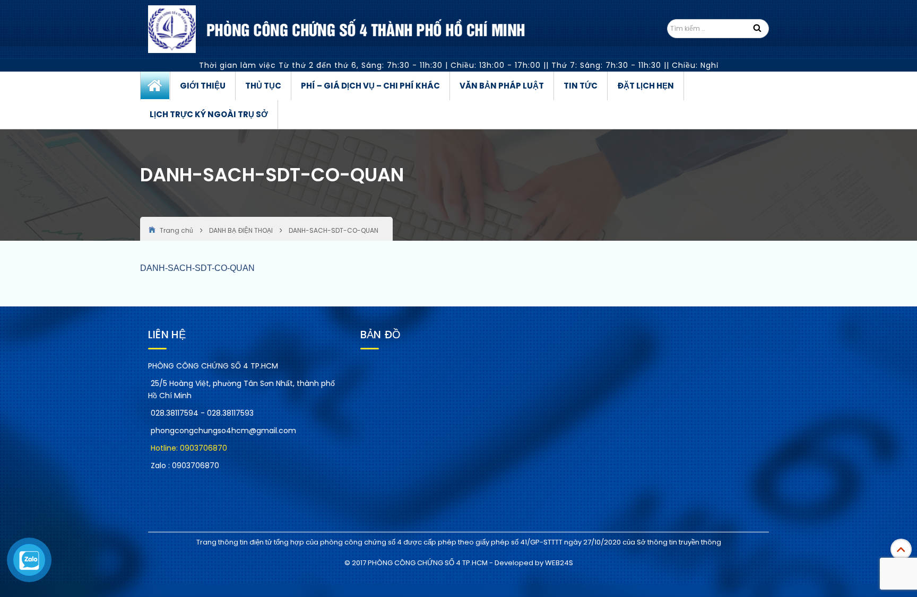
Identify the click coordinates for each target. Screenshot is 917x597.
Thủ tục (263, 85)
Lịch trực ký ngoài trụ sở (209, 114)
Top (901, 549)
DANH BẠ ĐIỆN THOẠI (241, 230)
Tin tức (581, 85)
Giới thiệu (203, 85)
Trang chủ (155, 86)
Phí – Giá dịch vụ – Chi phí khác (370, 85)
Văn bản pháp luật (502, 85)
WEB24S (559, 563)
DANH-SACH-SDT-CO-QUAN (197, 268)
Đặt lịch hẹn (645, 85)
